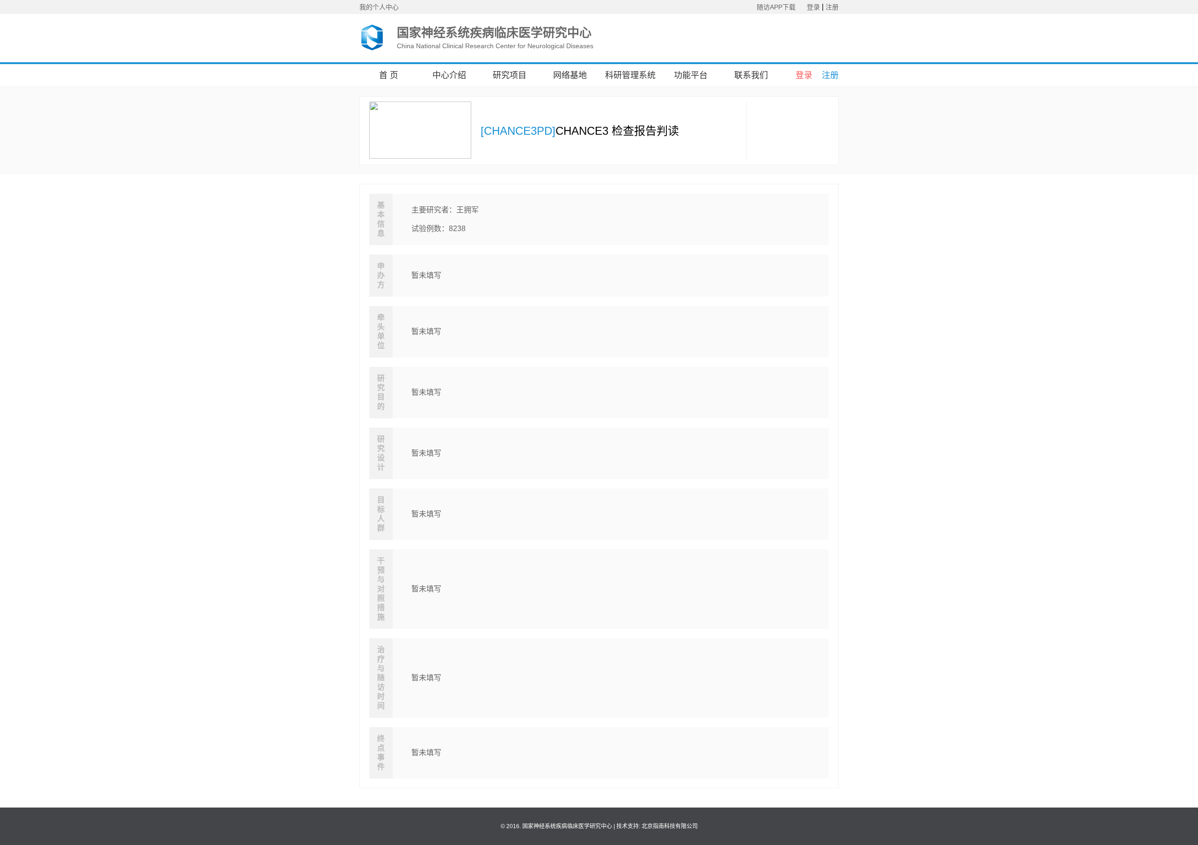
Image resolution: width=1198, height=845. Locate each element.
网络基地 (570, 75)
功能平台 (691, 75)
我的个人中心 (379, 7)
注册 (832, 7)
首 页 (388, 75)
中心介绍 (449, 75)
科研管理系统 (630, 75)
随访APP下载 (776, 7)
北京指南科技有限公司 (670, 826)
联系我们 (751, 75)
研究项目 (509, 75)
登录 (813, 7)
